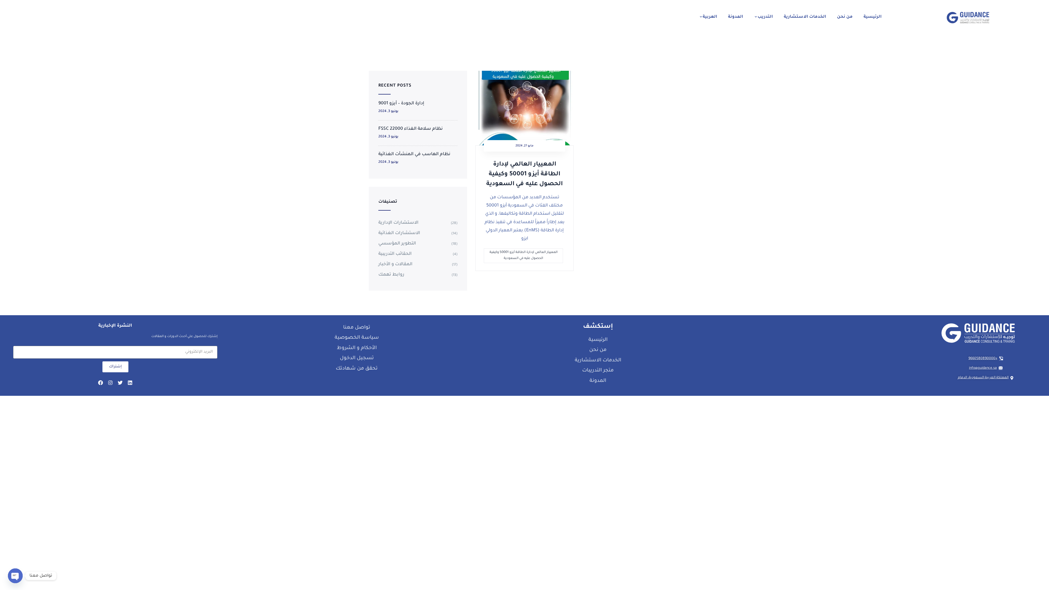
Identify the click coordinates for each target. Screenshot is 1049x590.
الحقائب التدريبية (395, 254)
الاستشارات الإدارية (398, 222)
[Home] (968, 17)
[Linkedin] (130, 383)
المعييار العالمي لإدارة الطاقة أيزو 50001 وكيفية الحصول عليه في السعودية (524, 174)
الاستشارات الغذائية (399, 233)
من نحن (845, 17)
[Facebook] (100, 383)
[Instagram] (110, 383)
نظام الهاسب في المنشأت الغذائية (414, 154)
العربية (710, 17)
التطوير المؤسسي (397, 243)
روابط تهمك (391, 274)
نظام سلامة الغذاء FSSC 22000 (410, 128)
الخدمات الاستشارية (805, 17)
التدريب (765, 17)
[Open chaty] (15, 575)
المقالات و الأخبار (395, 264)
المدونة (735, 17)
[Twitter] (120, 383)
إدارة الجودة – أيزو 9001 (401, 103)
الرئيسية (873, 17)
